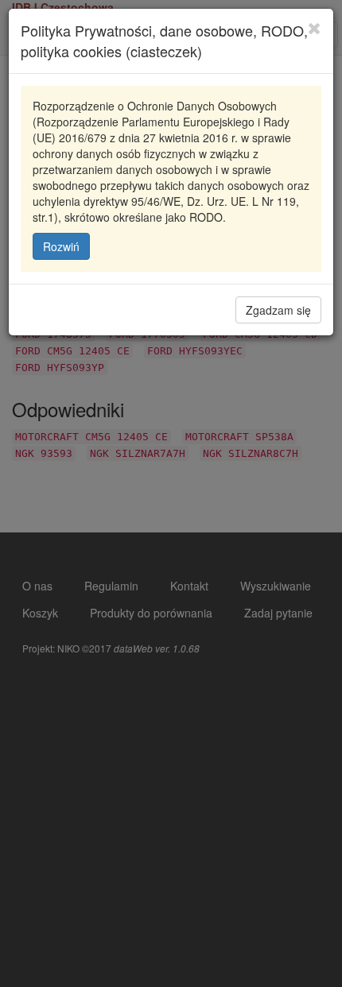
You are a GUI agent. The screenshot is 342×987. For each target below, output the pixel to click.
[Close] (314, 28)
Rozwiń (61, 246)
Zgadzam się (278, 310)
